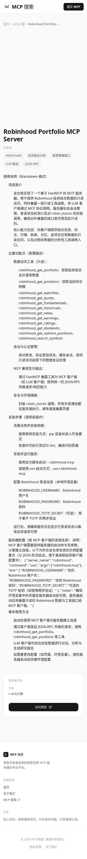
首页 (6, 24)
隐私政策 (35, 847)
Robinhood (13, 155)
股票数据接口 (61, 155)
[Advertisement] (43, 76)
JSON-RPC (32, 164)
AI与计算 (19, 24)
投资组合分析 (37, 155)
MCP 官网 (9, 800)
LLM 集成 (12, 164)
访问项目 (41, 707)
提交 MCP (73, 7)
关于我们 (9, 793)
